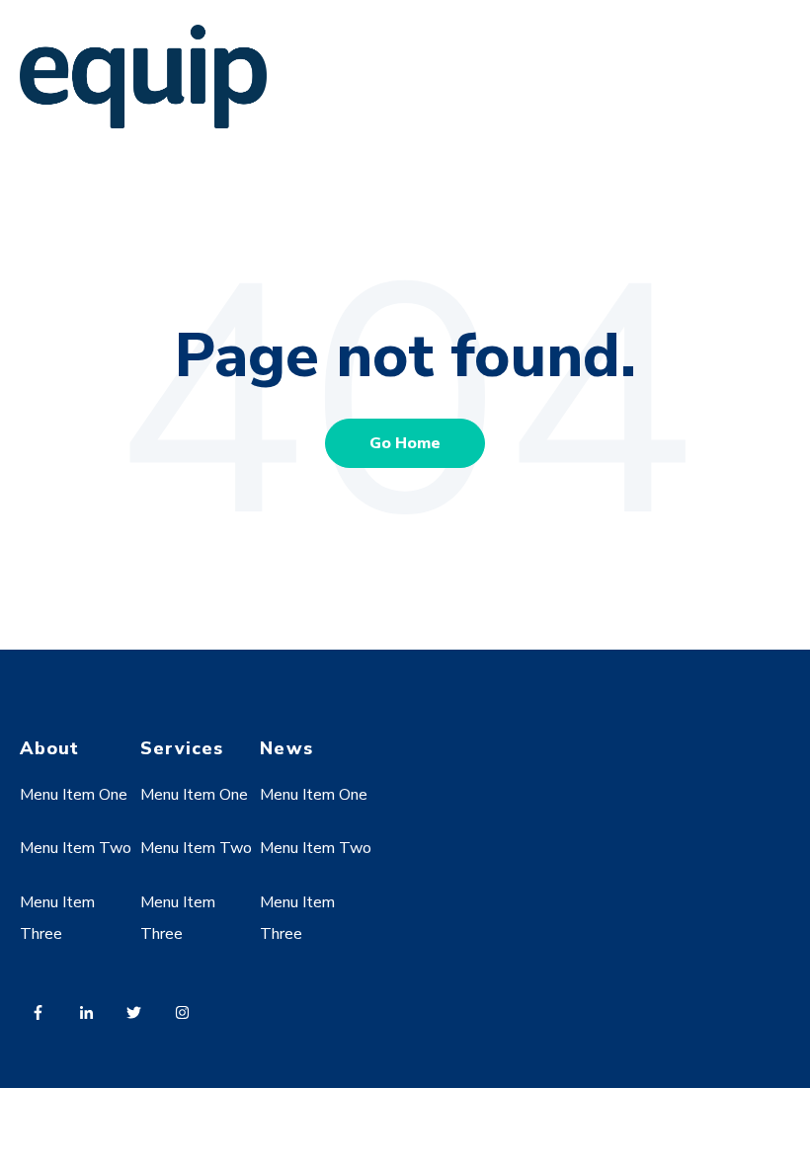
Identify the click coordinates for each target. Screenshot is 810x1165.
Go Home (405, 443)
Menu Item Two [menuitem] (75, 848)
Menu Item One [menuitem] (73, 795)
